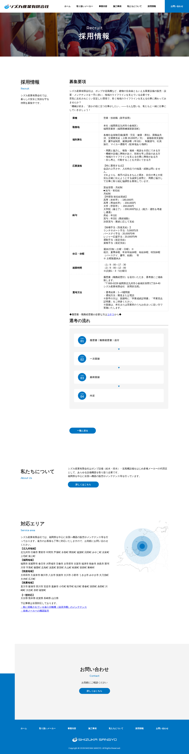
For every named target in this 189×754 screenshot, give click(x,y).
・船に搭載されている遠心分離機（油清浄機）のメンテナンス (54, 607)
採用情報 (152, 6)
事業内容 (103, 6)
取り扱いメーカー (84, 6)
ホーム (67, 6)
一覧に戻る (82, 430)
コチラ (110, 314)
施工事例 (117, 6)
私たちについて (134, 6)
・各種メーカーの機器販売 (35, 610)
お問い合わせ (177, 6)
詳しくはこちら (83, 484)
